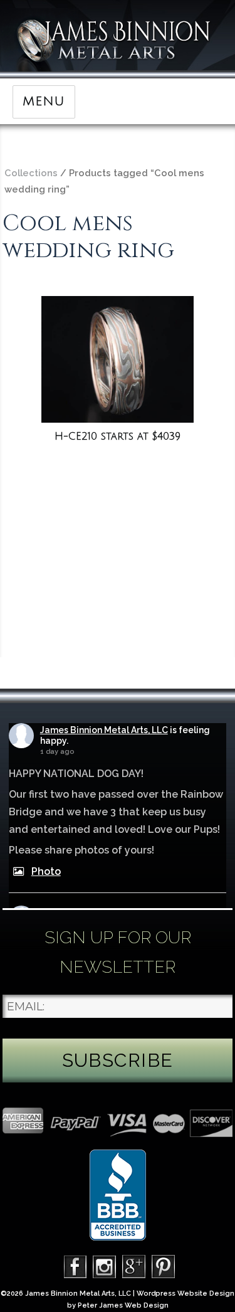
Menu (44, 101)
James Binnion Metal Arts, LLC (104, 730)
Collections (31, 172)
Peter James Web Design (123, 1305)
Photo (46, 871)
